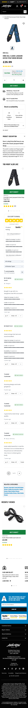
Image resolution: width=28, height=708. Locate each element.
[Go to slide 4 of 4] (16, 585)
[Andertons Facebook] (8, 669)
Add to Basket (14, 85)
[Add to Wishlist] (22, 168)
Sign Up (14, 609)
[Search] (25, 11)
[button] (8, 66)
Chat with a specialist (15, 675)
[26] (15, 206)
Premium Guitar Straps (10, 493)
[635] (14, 544)
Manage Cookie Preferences (20, 673)
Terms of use (4, 673)
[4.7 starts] (7, 545)
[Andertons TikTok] (16, 669)
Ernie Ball (11, 487)
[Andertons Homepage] (7, 6)
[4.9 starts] (9, 206)
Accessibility (10, 673)
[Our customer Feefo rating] (14, 617)
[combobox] (14, 12)
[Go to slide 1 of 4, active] (11, 585)
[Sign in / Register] (17, 6)
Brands (6, 487)
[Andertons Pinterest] (23, 669)
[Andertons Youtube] (5, 669)
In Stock (6, 203)
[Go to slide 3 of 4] (15, 585)
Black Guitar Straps (13, 491)
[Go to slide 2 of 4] (13, 585)
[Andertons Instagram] (12, 669)
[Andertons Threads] (20, 669)
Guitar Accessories (13, 489)
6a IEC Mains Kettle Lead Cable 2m (11, 537)
